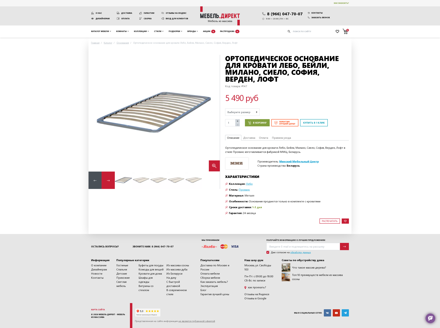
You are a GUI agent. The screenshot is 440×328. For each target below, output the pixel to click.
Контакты (317, 13)
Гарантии (149, 13)
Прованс (244, 189)
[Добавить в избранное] (345, 221)
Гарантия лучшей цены (214, 294)
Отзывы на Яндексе (256, 294)
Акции (208, 31)
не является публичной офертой (196, 321)
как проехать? (256, 287)
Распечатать (330, 221)
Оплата (125, 18)
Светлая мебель (121, 284)
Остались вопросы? (105, 246)
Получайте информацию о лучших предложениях (295, 240)
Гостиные (122, 265)
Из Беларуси (174, 273)
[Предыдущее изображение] (94, 113)
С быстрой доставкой (173, 284)
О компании (98, 265)
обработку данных (300, 252)
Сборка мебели (210, 277)
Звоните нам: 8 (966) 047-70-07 (153, 246)
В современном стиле (176, 292)
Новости (96, 273)
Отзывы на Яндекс (176, 13)
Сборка (148, 18)
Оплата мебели (210, 273)
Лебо (249, 183)
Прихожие (123, 277)
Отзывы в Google (255, 298)
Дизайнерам (103, 18)
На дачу (171, 277)
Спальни (121, 269)
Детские (121, 273)
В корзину (260, 122)
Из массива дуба (176, 269)
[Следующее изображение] (214, 113)
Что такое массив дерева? (309, 267)
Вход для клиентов (177, 18)
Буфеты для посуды (151, 265)
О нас (99, 13)
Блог (203, 290)
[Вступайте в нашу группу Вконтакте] (327, 312)
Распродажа (229, 31)
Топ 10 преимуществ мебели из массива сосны (317, 277)
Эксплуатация (209, 286)
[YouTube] (336, 312)
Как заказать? (341, 3)
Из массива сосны (177, 265)
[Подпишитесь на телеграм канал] (345, 312)
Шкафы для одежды (146, 279)
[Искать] (289, 31)
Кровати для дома (150, 273)
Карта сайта (98, 309)
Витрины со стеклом (146, 288)
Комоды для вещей (151, 269)
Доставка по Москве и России (214, 267)
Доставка (126, 13)
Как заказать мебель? (214, 281)
